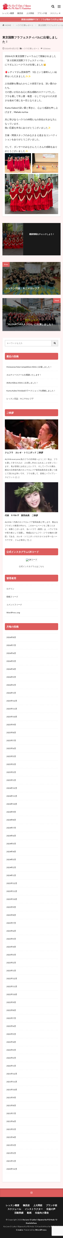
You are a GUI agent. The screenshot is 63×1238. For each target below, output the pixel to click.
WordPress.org (13, 612)
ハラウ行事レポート (24, 25)
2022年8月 (11, 1010)
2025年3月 (11, 764)
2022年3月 (11, 1050)
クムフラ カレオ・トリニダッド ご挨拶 (24, 452)
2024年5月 (11, 843)
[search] (55, 343)
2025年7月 (11, 740)
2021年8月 (11, 1105)
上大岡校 (30, 13)
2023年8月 (11, 915)
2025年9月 (11, 724)
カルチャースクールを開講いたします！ (23, 375)
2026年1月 (11, 693)
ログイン (10, 589)
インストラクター (34, 1209)
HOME (8, 25)
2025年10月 (11, 716)
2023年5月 (11, 939)
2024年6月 (11, 835)
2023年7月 (11, 923)
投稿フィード (12, 596)
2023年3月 (11, 954)
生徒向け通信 (42, 1212)
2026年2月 (11, 685)
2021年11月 (11, 1081)
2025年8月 (11, 732)
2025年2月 (11, 772)
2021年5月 (11, 1129)
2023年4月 (11, 947)
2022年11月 (11, 986)
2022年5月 (11, 1034)
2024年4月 (11, 851)
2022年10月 (11, 994)
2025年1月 (11, 780)
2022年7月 (11, 1018)
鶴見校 (20, 13)
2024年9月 (11, 812)
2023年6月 (11, 931)
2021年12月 (11, 1074)
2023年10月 (11, 899)
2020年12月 (11, 1169)
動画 (29, 1212)
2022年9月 (11, 1002)
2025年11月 (11, 708)
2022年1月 (11, 1066)
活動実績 (18, 1212)
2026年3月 (11, 677)
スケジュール (56, 13)
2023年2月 (11, 962)
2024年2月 (11, 867)
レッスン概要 (8, 13)
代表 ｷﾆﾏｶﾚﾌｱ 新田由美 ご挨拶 (21, 515)
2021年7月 (11, 1113)
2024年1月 (11, 875)
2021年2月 (11, 1153)
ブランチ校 (42, 13)
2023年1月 (11, 970)
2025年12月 (11, 701)
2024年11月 (11, 796)
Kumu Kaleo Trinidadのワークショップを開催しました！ (31, 390)
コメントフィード (14, 604)
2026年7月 (11, 645)
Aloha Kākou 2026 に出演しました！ (22, 383)
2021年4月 (11, 1137)
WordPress (41, 1230)
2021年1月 (11, 1161)
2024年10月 (11, 804)
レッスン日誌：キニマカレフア (20, 398)
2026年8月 (11, 637)
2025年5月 (11, 756)
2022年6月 (11, 1026)
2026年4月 (11, 669)
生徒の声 (50, 1209)
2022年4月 (11, 1042)
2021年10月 (11, 1089)
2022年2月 (11, 1058)
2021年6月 (11, 1121)
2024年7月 (11, 828)
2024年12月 (11, 788)
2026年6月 (11, 653)
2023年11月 (11, 891)
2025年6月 (11, 748)
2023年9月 (11, 907)
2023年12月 (11, 883)
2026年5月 (11, 661)
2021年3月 (11, 1145)
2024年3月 (11, 859)
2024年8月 (11, 820)
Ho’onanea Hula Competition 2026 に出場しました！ (29, 367)
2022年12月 (11, 978)
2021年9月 (11, 1097)
